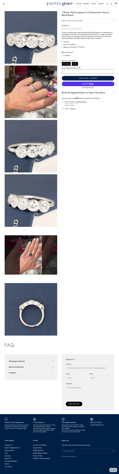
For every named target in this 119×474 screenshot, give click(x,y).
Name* (68, 374)
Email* (91, 374)
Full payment (68, 52)
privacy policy (71, 456)
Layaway (67, 55)
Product (69, 364)
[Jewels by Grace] (59, 4)
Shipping (64, 29)
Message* (69, 383)
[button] (107, 4)
